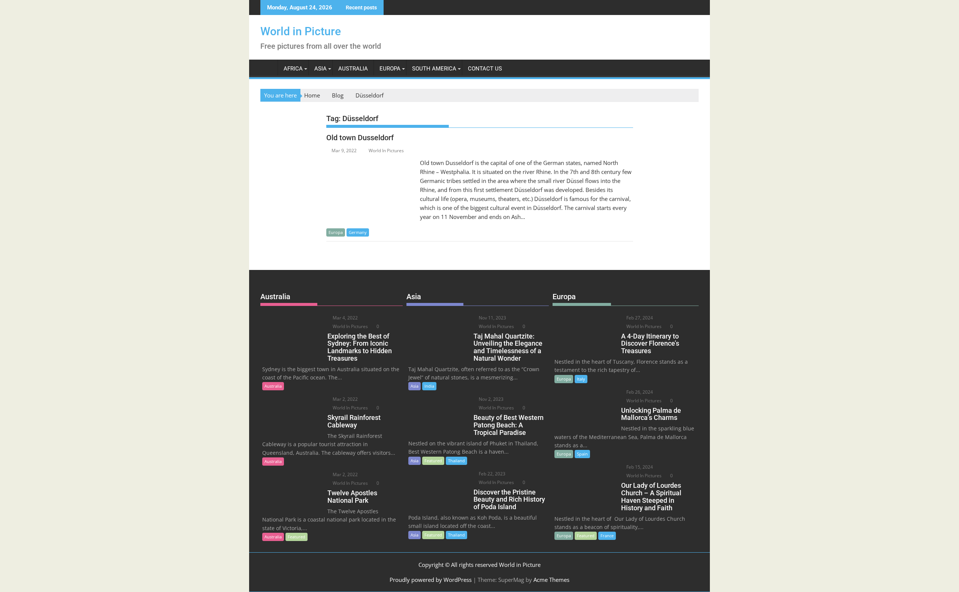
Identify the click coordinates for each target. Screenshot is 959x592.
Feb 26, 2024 (639, 392)
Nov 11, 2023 (492, 318)
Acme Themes (551, 579)
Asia (320, 68)
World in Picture (300, 31)
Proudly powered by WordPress (431, 579)
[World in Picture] (268, 67)
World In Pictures (386, 150)
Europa (389, 68)
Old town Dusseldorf (360, 137)
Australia (353, 68)
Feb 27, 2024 (639, 318)
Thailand (456, 460)
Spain (582, 454)
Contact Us (485, 68)
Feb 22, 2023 (491, 474)
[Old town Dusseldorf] (371, 162)
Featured (296, 537)
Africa (293, 68)
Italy (581, 379)
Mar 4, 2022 (345, 318)
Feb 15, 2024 (639, 467)
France (607, 535)
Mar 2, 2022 (345, 399)
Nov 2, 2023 (490, 399)
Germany (358, 232)
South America (434, 68)
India (429, 386)
